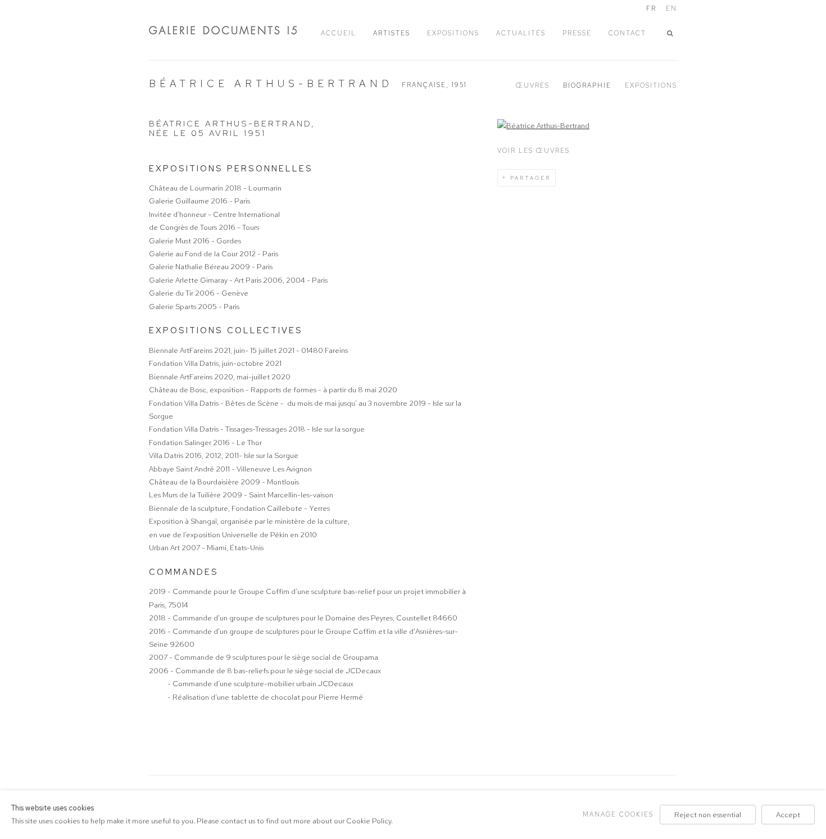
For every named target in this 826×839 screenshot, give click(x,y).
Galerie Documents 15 (233, 30)
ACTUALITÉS (521, 33)
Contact (627, 33)
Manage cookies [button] (618, 814)
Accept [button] (788, 814)
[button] (672, 33)
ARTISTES (391, 33)
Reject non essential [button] (707, 814)
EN (671, 8)
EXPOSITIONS (453, 33)
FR (651, 8)
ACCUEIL (338, 33)
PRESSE (577, 33)
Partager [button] (530, 178)
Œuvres (533, 85)
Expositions (651, 85)
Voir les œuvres (533, 150)
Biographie (587, 85)
